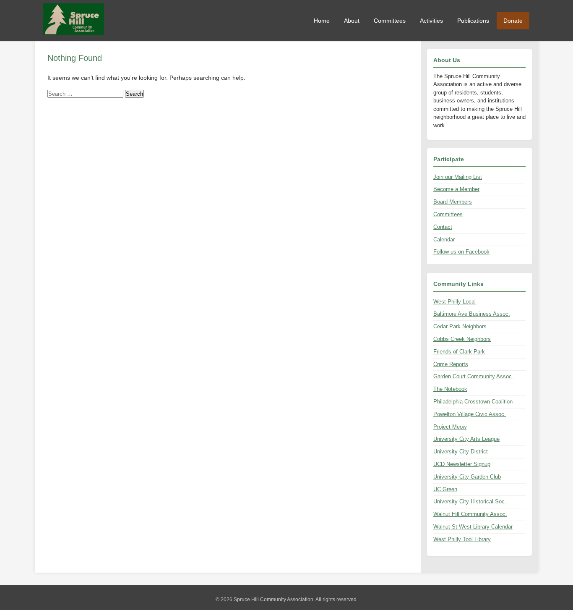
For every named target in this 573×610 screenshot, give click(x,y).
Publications (473, 20)
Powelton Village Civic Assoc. (469, 414)
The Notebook (450, 389)
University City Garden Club (467, 477)
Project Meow (449, 427)
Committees (390, 20)
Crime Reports (450, 364)
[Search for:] (86, 93)
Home (322, 20)
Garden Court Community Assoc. (473, 376)
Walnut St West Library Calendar (473, 527)
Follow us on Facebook (461, 252)
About (351, 20)
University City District (460, 451)
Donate (513, 20)
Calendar (444, 239)
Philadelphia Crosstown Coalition (473, 401)
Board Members (452, 202)
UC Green (445, 489)
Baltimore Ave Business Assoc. (471, 314)
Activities (431, 20)
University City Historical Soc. (469, 501)
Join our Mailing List (457, 177)
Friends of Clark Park (459, 351)
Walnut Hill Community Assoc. (470, 514)
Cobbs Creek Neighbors (462, 339)
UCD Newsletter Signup (461, 464)
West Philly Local (454, 301)
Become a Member (456, 189)
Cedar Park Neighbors (460, 326)
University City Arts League (466, 439)
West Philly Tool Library (462, 539)
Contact (442, 227)
